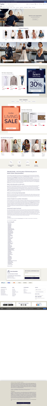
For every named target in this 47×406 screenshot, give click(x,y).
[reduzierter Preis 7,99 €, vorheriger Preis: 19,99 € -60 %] (41, 117)
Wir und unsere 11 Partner (14, 383)
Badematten (34, 101)
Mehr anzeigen (33, 276)
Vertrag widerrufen (9, 308)
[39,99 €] (36, 145)
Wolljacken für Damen (11, 249)
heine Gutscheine (20, 218)
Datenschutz (15, 308)
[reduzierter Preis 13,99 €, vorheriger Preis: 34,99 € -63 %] (25, 117)
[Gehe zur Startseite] (2, 4)
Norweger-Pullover (10, 264)
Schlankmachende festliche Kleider (12, 260)
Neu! (1, 7)
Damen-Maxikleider (10, 237)
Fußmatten (17, 101)
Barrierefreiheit (19, 308)
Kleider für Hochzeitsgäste (11, 248)
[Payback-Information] (44, 308)
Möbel (26, 101)
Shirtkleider (9, 239)
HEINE (13, 287)
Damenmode (4, 7)
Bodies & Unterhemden (11, 228)
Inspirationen (21, 7)
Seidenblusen (9, 256)
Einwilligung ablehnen (19, 404)
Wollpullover (9, 259)
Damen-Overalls (10, 243)
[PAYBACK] (45, 2)
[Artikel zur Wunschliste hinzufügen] (8, 76)
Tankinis (9, 236)
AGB (12, 308)
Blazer (9, 189)
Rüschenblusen (10, 263)
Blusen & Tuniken (10, 230)
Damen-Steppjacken (10, 232)
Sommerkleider (10, 245)
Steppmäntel (9, 225)
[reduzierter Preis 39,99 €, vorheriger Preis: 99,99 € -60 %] (33, 117)
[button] (25, 80)
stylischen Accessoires (26, 176)
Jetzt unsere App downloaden (8, 303)
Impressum (23, 308)
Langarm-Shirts (10, 238)
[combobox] (15, 4)
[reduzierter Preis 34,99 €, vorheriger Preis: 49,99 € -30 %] (5, 80)
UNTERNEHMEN (26, 287)
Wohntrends (12, 178)
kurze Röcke (9, 240)
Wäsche (11, 7)
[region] (23, 393)
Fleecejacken (9, 247)
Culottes (9, 244)
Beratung (30, 7)
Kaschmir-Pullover (10, 261)
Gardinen (22, 101)
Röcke (8, 186)
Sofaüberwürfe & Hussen (11, 229)
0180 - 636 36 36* (38, 296)
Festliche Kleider (10, 246)
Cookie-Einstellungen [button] (31, 308)
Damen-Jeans (9, 224)
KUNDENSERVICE (3, 287)
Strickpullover (9, 253)
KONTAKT (36, 287)
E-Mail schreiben (38, 289)
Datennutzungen (32, 383)
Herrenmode (33, 7)
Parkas (9, 255)
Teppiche (29, 101)
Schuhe (14, 7)
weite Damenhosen (10, 233)
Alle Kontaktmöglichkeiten (40, 291)
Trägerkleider (9, 251)
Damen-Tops (9, 223)
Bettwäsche (13, 101)
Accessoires (17, 7)
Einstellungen (28, 404)
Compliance (26, 308)
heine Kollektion (26, 7)
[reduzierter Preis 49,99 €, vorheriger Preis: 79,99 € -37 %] (22, 80)
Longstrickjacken (10, 241)
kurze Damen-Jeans (10, 231)
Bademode (8, 7)
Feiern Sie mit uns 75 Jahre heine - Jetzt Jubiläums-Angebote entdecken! (23, 0)
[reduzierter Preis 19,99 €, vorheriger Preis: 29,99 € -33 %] (14, 80)
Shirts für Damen (10, 252)
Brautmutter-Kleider (10, 262)
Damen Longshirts (10, 254)
